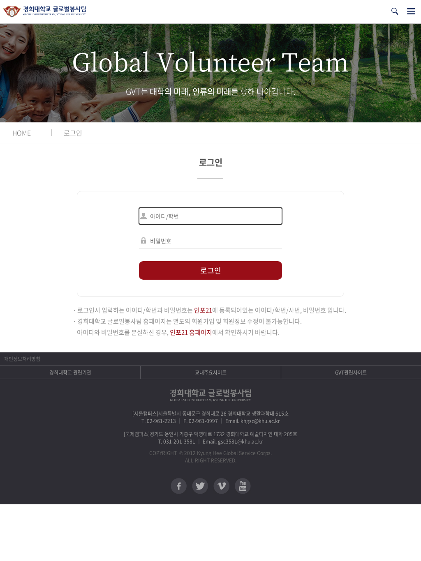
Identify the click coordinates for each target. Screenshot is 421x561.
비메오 (221, 486)
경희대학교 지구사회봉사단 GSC (44, 11)
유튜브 (243, 486)
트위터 (200, 486)
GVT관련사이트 (351, 372)
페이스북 (179, 486)
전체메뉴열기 (411, 11)
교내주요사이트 (211, 372)
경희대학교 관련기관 (70, 372)
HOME (21, 133)
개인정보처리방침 (22, 359)
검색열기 (394, 11)
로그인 (73, 133)
